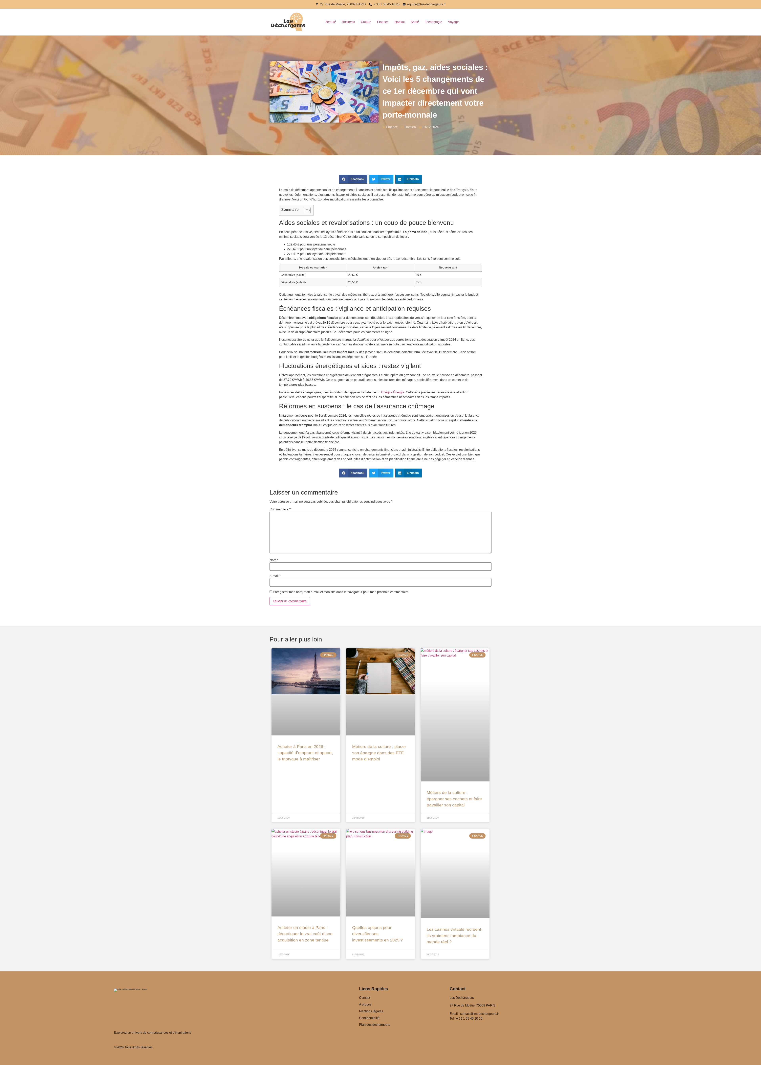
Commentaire (280, 509)
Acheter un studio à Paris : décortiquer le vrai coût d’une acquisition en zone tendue (305, 933)
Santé (415, 22)
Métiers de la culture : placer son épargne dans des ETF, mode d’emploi (379, 752)
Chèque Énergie (392, 392)
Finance (383, 22)
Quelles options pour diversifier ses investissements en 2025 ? (377, 933)
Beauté (331, 22)
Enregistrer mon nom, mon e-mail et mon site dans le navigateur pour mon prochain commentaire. (341, 592)
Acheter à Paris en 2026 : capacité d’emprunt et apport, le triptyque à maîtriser (305, 752)
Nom (274, 560)
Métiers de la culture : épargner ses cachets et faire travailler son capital (454, 798)
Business (348, 22)
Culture (366, 22)
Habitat (400, 22)
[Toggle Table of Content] (305, 210)
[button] (353, 179)
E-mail (275, 576)
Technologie (433, 22)
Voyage (453, 22)
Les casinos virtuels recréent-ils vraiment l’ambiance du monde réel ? (455, 935)
